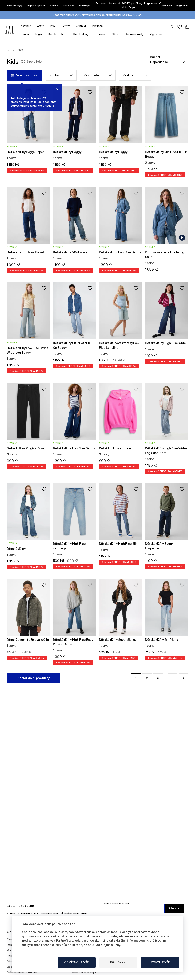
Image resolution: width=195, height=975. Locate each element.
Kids (20, 49)
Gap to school (57, 34)
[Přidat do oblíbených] (90, 92)
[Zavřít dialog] (57, 89)
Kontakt (54, 5)
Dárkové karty (134, 34)
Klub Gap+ (84, 5)
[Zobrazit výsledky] (172, 26)
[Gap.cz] (9, 30)
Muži (53, 25)
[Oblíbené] (179, 27)
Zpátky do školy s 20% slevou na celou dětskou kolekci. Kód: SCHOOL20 (97, 14)
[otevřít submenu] (33, 25)
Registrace (150, 3)
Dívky (66, 25)
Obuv (115, 34)
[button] (183, 678)
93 (172, 678)
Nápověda (68, 5)
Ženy (40, 25)
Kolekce (100, 34)
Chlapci (81, 25)
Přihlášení (167, 5)
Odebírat (174, 908)
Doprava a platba (36, 5)
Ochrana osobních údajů (22, 972)
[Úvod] (8, 49)
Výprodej (156, 34)
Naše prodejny (14, 5)
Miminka (97, 25)
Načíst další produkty (34, 678)
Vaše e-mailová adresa (117, 903)
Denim (25, 34)
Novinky (26, 25)
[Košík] (187, 27)
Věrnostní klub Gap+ (83, 972)
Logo (38, 34)
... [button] (165, 678)
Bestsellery (81, 34)
